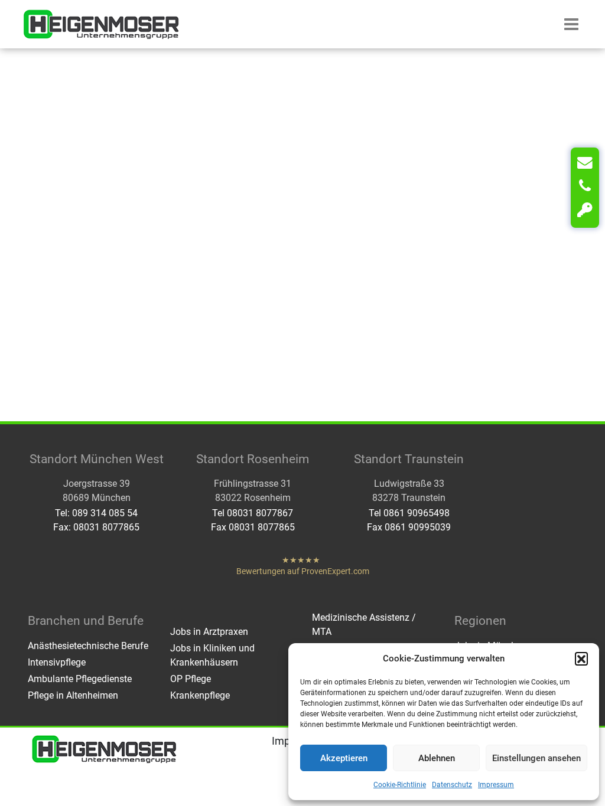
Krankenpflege (200, 695)
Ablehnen (436, 758)
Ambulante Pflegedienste (80, 678)
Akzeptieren (343, 758)
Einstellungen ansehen (536, 758)
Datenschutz (452, 785)
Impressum (496, 785)
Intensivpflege (57, 662)
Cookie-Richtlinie (399, 785)
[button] (581, 658)
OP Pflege (190, 678)
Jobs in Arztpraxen (209, 631)
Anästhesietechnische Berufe (88, 645)
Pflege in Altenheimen (73, 695)
